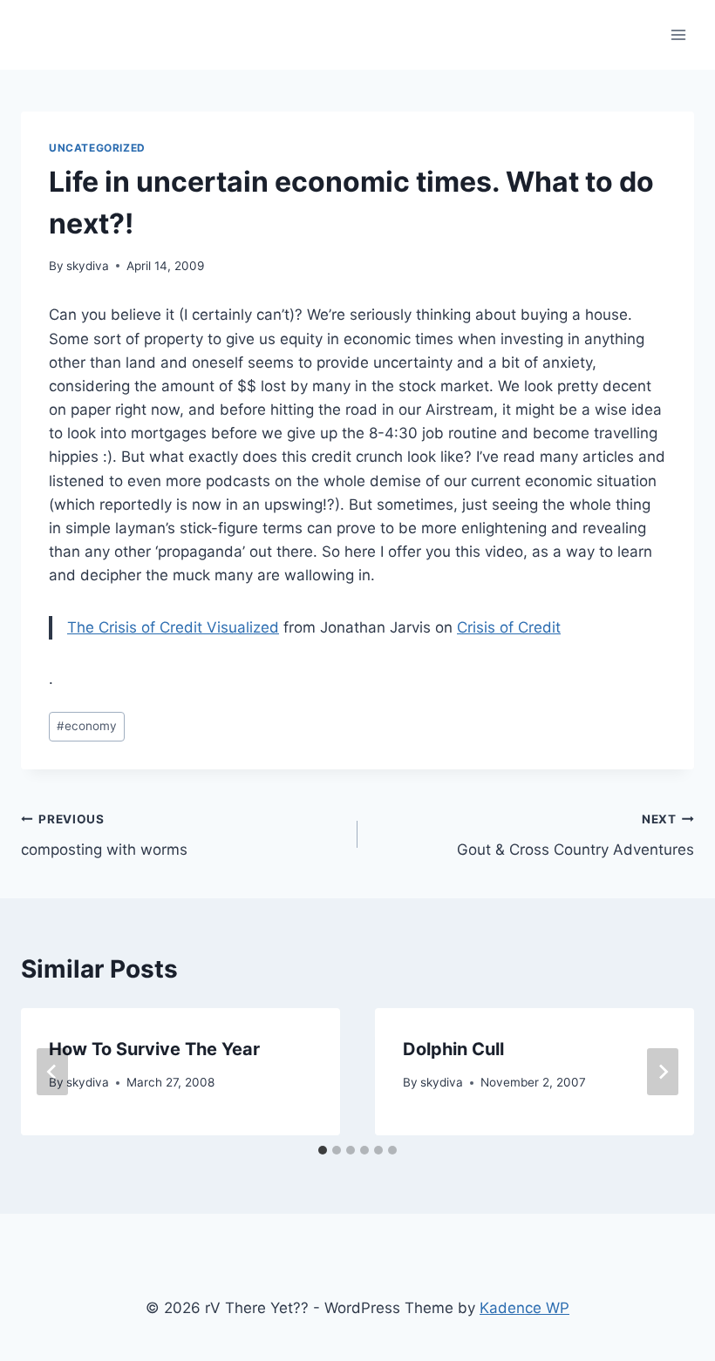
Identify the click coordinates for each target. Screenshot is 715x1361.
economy (87, 726)
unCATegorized (97, 147)
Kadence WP (524, 1308)
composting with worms (104, 835)
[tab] (322, 1150)
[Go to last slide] (52, 1071)
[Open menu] (678, 34)
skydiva (87, 266)
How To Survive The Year (154, 1049)
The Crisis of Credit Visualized (173, 627)
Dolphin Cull (453, 1049)
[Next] (662, 1071)
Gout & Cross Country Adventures (575, 835)
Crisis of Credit (509, 627)
